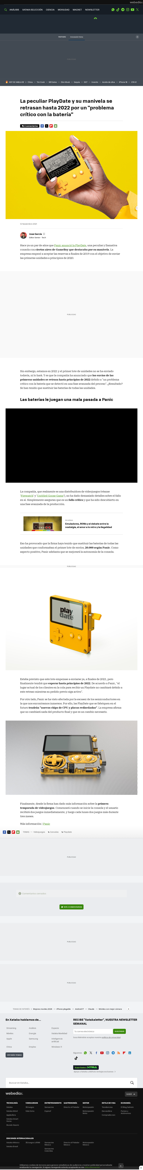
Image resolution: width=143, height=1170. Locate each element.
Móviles (9, 1033)
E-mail (55, 126)
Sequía (77, 82)
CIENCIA (50, 9)
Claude (91, 1009)
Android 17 (79, 1009)
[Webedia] (136, 2)
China (30, 82)
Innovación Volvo (76, 37)
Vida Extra (30, 1111)
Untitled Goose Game (50, 495)
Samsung (33, 1038)
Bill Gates (53, 82)
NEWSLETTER (92, 9)
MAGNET (77, 9)
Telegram (122, 9)
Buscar (132, 1082)
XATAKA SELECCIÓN (32, 9)
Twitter (137, 9)
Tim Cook (41, 82)
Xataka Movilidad (59, 1033)
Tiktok (118, 9)
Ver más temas (14, 1055)
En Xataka (69, 520)
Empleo (32, 1046)
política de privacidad (111, 1037)
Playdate (68, 831)
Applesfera (11, 1115)
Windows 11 (57, 1046)
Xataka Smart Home (12, 1119)
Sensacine (49, 1107)
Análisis (32, 1028)
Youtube (132, 9)
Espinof (48, 1111)
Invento (94, 82)
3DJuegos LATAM (33, 1142)
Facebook (42, 126)
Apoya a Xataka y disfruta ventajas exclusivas (93, 1071)
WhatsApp (113, 9)
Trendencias (107, 1107)
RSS (118, 1052)
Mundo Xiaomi (12, 1125)
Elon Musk (65, 82)
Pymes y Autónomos (126, 1112)
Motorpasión (88, 1107)
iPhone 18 (123, 82)
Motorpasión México (88, 1143)
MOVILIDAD (63, 9)
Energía (32, 1033)
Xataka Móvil (12, 1111)
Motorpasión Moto (88, 1112)
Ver (73, 907)
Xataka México (12, 1142)
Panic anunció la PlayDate (70, 245)
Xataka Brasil (12, 1146)
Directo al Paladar (71, 1107)
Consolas (54, 831)
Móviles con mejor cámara (110, 1009)
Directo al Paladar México (71, 1143)
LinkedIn (129, 1052)
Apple (9, 1038)
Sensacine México (49, 1143)
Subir (129, 1094)
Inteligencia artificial (57, 1040)
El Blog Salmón (127, 1107)
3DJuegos (30, 1107)
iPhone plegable (64, 1009)
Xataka (9, 1107)
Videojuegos (39, 831)
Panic (46, 823)
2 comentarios (31, 126)
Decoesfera (107, 1111)
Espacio (55, 1028)
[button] (37, 234)
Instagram (127, 9)
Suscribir (119, 1031)
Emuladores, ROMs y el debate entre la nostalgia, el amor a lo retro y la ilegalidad (88, 525)
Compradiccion (108, 1115)
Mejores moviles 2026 (43, 1009)
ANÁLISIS (14, 9)
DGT (85, 82)
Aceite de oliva (108, 82)
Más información (92, 1167)
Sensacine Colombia (49, 1149)
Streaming (11, 1028)
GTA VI (134, 82)
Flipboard (51, 126)
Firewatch (27, 495)
